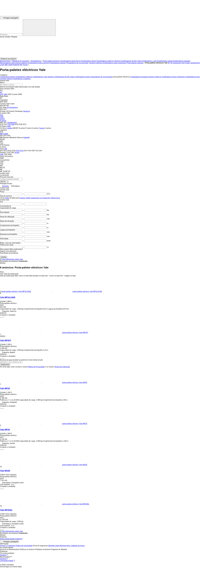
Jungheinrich (195, 63)
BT (169, 63)
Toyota (25, 65)
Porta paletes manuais (135, 63)
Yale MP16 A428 (7, 297)
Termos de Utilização (62, 367)
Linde (2, 65)
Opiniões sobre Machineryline (59, 546)
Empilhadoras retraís (164, 61)
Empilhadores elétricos (105, 61)
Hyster (187, 63)
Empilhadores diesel (88, 61)
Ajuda (12, 539)
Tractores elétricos (95, 63)
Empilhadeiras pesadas (181, 61)
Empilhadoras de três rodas (131, 61)
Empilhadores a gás (149, 61)
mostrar (3, 257)
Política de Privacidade (36, 367)
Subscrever (5, 364)
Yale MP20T (5, 340)
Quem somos (5, 539)
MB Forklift (8, 65)
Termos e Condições (7, 546)
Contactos (18, 539)
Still (20, 65)
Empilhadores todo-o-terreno (38, 63)
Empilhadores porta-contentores (114, 63)
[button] (100, 48)
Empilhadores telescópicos (71, 61)
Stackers (117, 61)
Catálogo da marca (78, 546)
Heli (183, 63)
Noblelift (16, 65)
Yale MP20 (5, 388)
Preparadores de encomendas (77, 63)
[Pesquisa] (39, 27)
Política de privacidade (24, 546)
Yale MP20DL (6, 510)
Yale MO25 (5, 471)
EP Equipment (176, 63)
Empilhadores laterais (57, 63)
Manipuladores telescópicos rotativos (13, 63)
